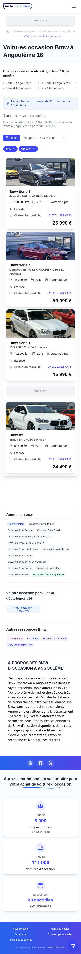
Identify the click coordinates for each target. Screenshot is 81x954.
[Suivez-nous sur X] (50, 763)
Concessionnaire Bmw (20, 644)
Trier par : (28, 137)
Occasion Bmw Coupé (20, 568)
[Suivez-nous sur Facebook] (40, 763)
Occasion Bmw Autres (20, 555)
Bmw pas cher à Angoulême (48, 574)
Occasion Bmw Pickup (48, 568)
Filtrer (14, 137)
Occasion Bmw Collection (56, 549)
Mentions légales (60, 928)
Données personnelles (60, 934)
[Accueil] (7, 31)
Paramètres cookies (21, 939)
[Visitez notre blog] (30, 763)
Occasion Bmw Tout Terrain (23, 549)
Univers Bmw (15, 638)
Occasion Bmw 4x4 (18, 574)
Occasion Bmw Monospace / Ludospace (29, 536)
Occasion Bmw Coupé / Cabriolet (26, 542)
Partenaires (21, 934)
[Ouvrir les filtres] (73, 946)
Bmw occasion (16, 523)
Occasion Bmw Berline (20, 530)
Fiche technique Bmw (54, 638)
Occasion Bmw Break (48, 530)
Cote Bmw (32, 638)
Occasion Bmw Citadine (41, 523)
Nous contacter (21, 928)
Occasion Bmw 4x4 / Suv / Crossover (28, 561)
